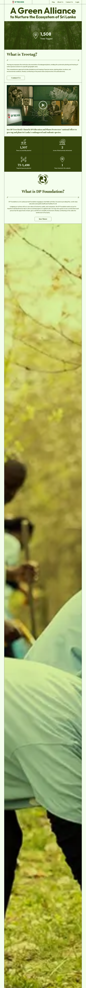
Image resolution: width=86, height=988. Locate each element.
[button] (43, 105)
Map (53, 2)
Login (77, 2)
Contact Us (69, 2)
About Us (60, 2)
